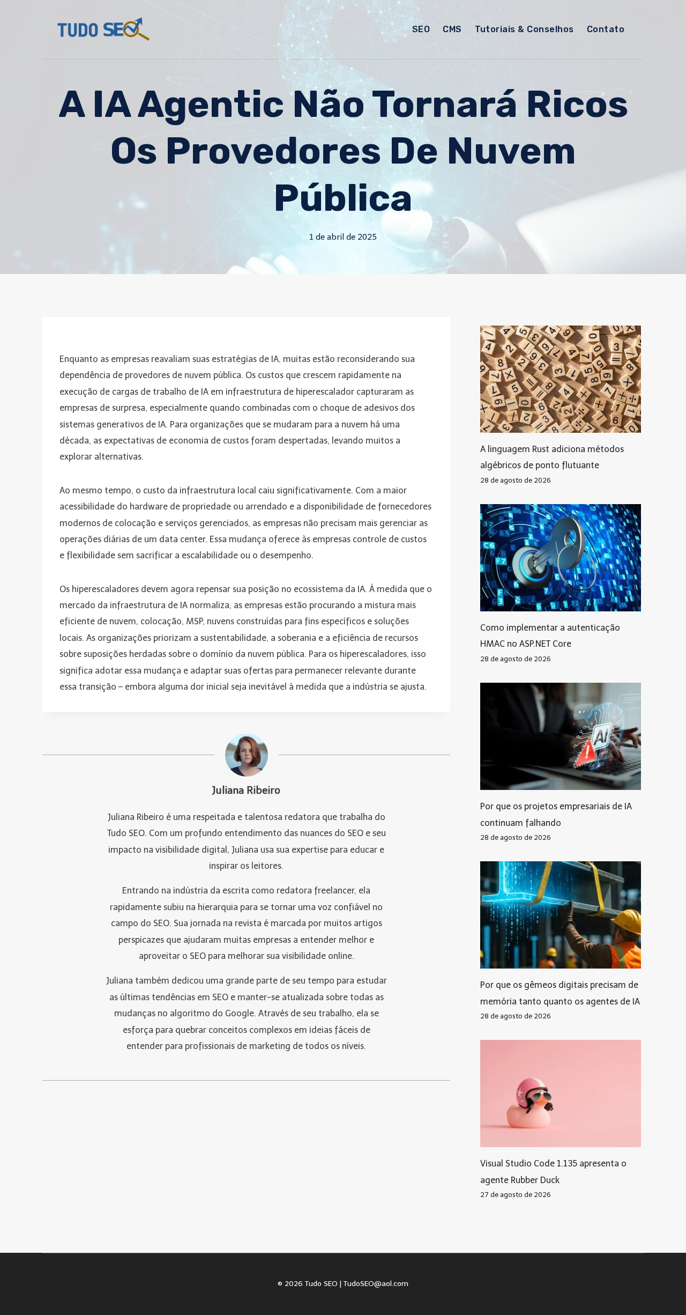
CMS (452, 29)
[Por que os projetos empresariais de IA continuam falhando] (562, 736)
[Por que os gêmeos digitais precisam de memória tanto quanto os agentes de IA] (562, 915)
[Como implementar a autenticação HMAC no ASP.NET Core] (562, 557)
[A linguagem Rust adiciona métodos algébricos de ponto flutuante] (562, 379)
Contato (605, 29)
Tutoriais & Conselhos (524, 29)
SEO (421, 29)
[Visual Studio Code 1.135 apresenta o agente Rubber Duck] (562, 1093)
